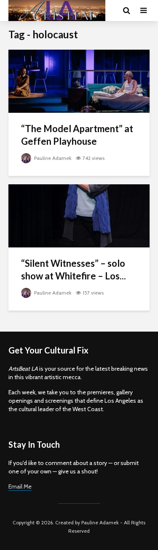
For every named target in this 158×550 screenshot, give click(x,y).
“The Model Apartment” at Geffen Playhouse (77, 135)
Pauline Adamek (52, 158)
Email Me (20, 486)
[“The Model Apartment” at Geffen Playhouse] (79, 81)
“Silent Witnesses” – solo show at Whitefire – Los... (73, 270)
